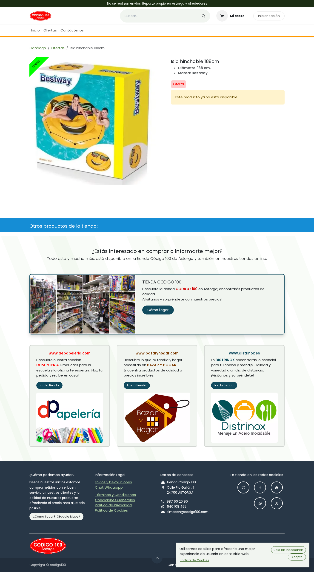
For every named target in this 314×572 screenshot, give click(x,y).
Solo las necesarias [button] (288, 550)
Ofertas (58, 47)
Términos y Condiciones (115, 494)
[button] (157, 558)
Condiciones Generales (115, 500)
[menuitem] (35, 30)
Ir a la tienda (49, 385)
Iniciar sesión (269, 15)
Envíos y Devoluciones (113, 482)
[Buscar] (203, 16)
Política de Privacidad (113, 505)
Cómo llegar (157, 309)
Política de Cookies (111, 510)
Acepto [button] (297, 557)
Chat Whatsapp (109, 487)
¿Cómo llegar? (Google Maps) (56, 516)
